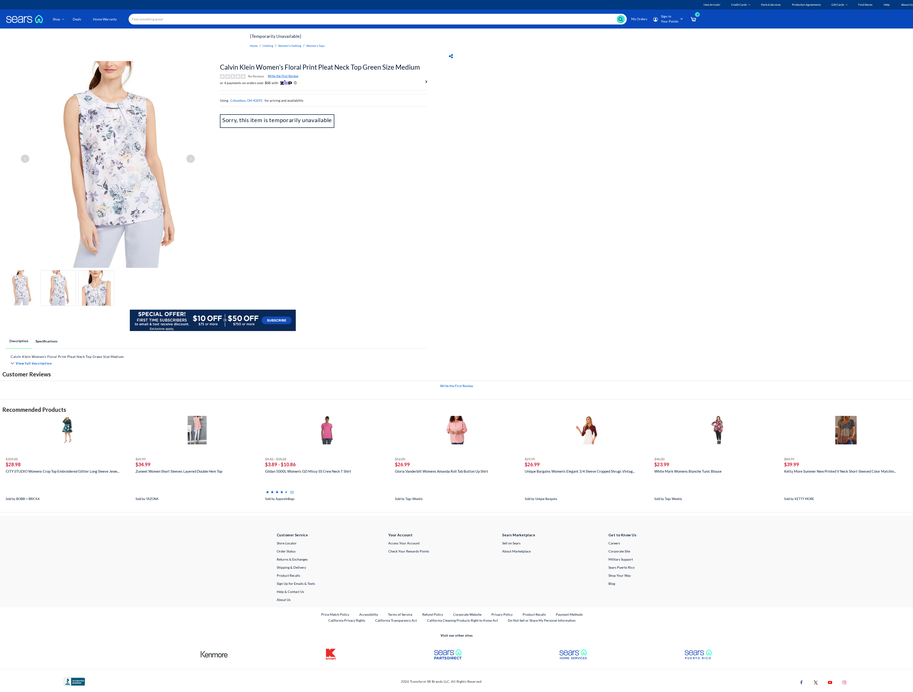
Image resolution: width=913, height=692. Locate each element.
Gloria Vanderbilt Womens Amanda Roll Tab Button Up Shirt (441, 471)
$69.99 (141, 459)
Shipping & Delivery (291, 567)
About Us (284, 600)
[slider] (277, 490)
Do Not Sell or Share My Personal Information (542, 620)
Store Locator (287, 543)
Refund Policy (432, 614)
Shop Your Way (619, 575)
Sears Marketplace (518, 535)
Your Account (400, 535)
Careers (614, 543)
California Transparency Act (396, 620)
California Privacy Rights (346, 620)
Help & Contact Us (290, 592)
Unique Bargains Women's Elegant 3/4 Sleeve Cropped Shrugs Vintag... (580, 471)
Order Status (286, 551)
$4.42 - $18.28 (275, 459)
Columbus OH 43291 (246, 100)
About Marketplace (516, 551)
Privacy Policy (502, 614)
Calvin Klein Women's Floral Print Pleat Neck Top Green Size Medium (320, 67)
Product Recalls (288, 575)
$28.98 (13, 464)
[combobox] (378, 19)
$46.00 (659, 459)
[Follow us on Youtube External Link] (830, 682)
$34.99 (143, 464)
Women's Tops (315, 46)
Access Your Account (404, 543)
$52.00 (400, 459)
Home (253, 46)
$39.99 (791, 464)
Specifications (46, 341)
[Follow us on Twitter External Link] (816, 682)
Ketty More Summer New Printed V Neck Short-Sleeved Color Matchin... (840, 471)
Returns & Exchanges (292, 559)
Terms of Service (400, 614)
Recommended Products (34, 409)
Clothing (267, 46)
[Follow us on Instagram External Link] (844, 682)
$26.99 (402, 464)
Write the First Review (283, 76)
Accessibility (368, 614)
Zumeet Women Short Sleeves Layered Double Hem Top (179, 471)
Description (19, 341)
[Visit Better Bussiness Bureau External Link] (74, 681)
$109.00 (12, 459)
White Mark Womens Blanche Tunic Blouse (688, 471)
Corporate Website (467, 614)
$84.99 (789, 459)
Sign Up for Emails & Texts (296, 583)
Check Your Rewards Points (408, 551)
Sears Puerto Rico (621, 567)
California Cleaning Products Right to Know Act (462, 620)
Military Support (620, 559)
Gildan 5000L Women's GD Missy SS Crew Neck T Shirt (308, 471)
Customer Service (292, 535)
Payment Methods (569, 614)
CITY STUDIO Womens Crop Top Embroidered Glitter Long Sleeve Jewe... (62, 471)
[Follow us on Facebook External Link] (801, 682)
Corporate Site (619, 551)
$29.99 (530, 459)
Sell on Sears (511, 543)
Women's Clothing (289, 46)
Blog (611, 583)
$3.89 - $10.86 (280, 464)
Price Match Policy (335, 614)
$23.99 (661, 464)
